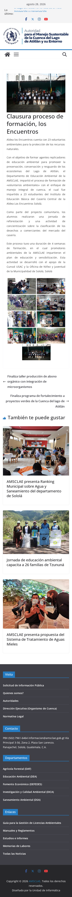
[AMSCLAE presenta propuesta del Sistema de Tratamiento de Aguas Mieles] (36, 582)
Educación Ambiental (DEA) (20, 776)
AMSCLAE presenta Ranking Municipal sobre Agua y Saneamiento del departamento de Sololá (34, 488)
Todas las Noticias (14, 853)
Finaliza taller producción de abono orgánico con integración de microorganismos (32, 381)
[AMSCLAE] (7, 54)
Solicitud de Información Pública (23, 685)
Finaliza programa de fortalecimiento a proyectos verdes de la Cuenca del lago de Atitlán (35, 401)
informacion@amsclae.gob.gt (46, 738)
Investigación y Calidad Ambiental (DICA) (28, 792)
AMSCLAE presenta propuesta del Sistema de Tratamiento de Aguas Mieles (36, 639)
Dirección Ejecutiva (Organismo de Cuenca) (30, 708)
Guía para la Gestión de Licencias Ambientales (32, 823)
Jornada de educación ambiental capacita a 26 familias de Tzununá (35, 562)
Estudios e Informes (15, 838)
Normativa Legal (13, 716)
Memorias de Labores (16, 846)
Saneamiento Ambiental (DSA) (21, 799)
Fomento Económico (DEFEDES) (22, 784)
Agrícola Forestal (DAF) (17, 769)
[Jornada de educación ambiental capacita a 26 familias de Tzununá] (36, 513)
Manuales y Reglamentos (19, 830)
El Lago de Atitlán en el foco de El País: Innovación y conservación (38, 11)
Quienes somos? (13, 693)
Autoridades (10, 700)
